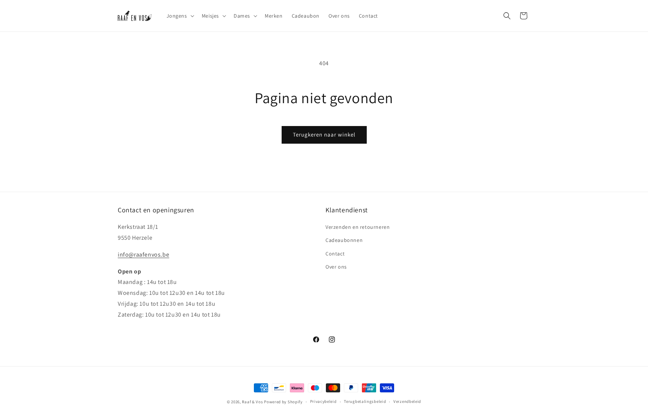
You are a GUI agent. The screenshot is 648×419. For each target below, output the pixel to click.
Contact (335, 253)
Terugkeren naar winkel (324, 134)
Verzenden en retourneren (358, 227)
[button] (179, 16)
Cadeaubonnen (344, 240)
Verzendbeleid (407, 401)
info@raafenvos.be (143, 254)
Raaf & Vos (252, 401)
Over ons (336, 266)
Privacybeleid (323, 401)
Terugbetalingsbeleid (365, 401)
